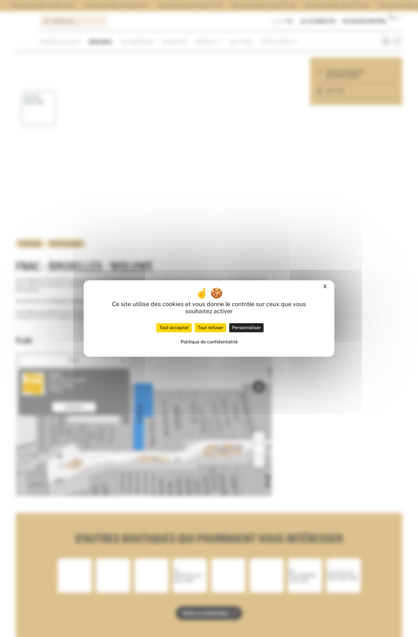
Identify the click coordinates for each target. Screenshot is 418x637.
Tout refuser (210, 327)
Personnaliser (246, 327)
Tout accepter (174, 327)
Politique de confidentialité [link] (209, 342)
